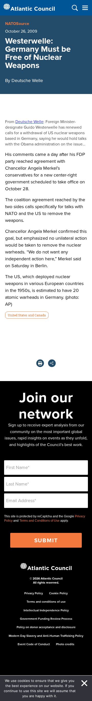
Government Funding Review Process (46, 618)
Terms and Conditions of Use (39, 520)
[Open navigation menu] (85, 8)
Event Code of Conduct (34, 644)
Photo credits (65, 644)
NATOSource (17, 23)
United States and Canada (27, 315)
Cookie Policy (58, 593)
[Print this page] (40, 363)
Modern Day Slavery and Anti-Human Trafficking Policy (46, 635)
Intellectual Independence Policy (46, 610)
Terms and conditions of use (46, 601)
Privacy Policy (33, 593)
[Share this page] (52, 363)
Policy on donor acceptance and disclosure (46, 627)
